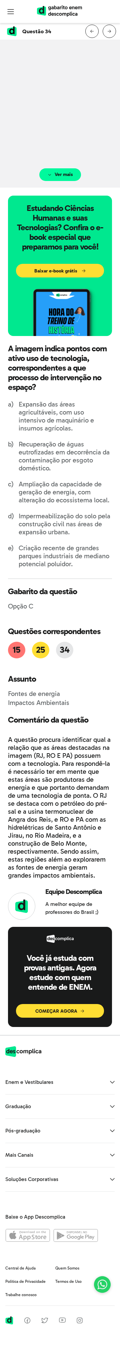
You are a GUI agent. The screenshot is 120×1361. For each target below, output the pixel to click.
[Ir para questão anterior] (92, 31)
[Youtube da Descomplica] (62, 1321)
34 (64, 650)
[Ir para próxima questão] (109, 31)
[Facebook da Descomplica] (27, 1321)
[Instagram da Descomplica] (80, 1321)
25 (40, 650)
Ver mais (64, 174)
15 (17, 650)
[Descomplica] (23, 1055)
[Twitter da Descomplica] (44, 1321)
